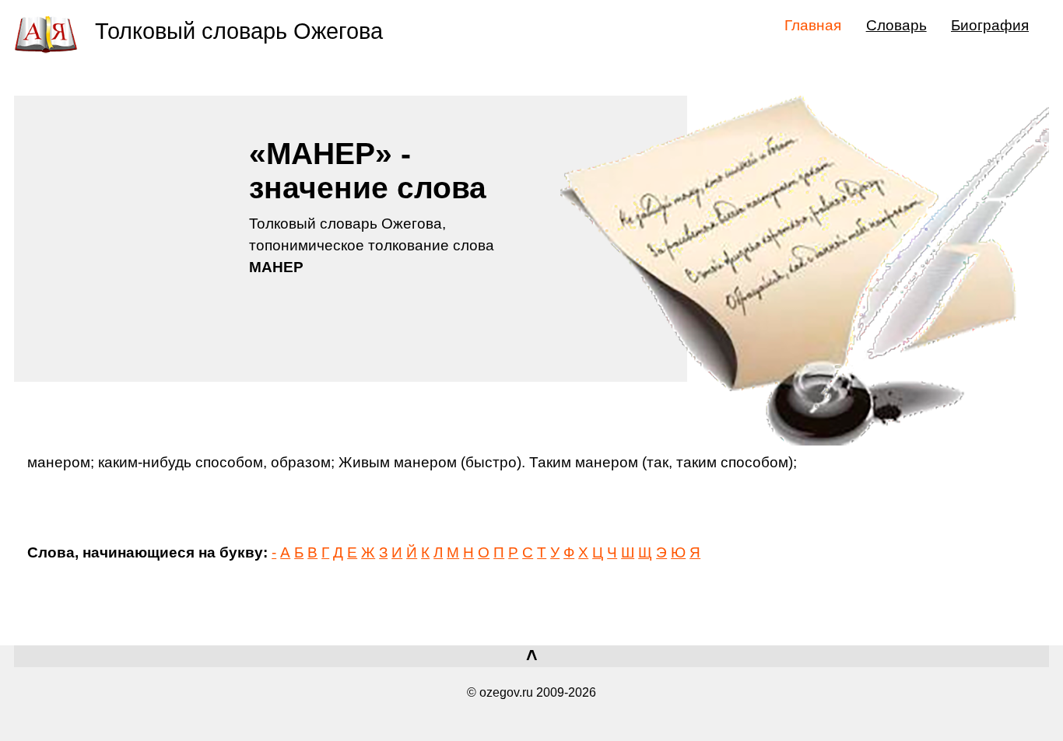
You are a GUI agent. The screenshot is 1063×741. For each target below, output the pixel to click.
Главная (812, 24)
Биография (990, 24)
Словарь (896, 24)
